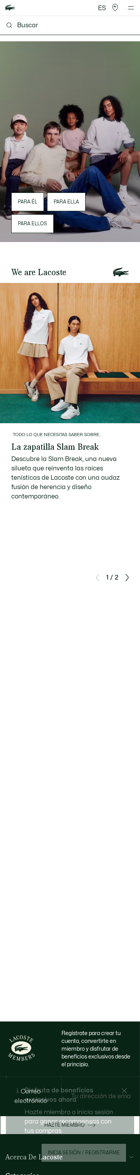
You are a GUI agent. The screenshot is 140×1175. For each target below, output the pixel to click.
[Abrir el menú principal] (131, 8)
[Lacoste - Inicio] (10, 8)
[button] (115, 8)
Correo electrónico (30, 1096)
